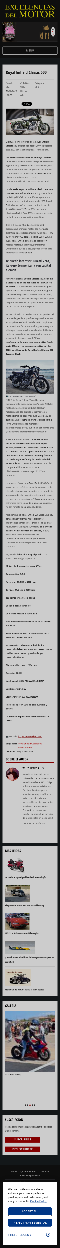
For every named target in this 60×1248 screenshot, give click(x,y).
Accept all (30, 1211)
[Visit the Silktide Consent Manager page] (48, 1235)
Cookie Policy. (38, 1201)
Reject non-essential (30, 1222)
